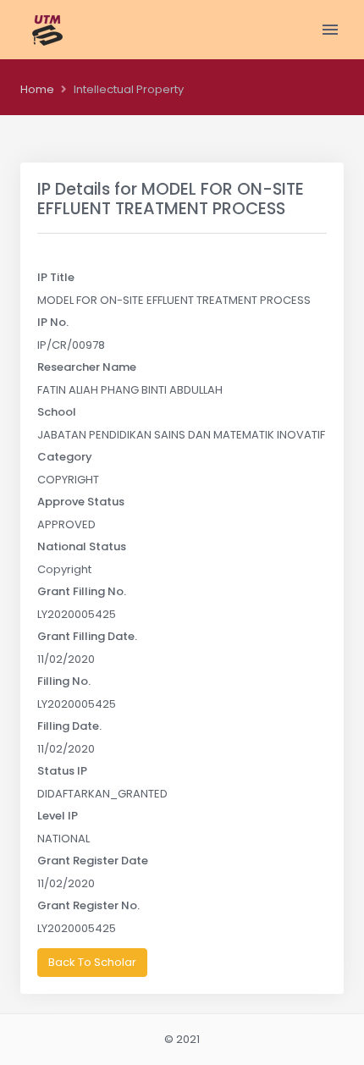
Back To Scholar (92, 962)
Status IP (62, 771)
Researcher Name (86, 367)
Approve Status (80, 502)
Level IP (57, 816)
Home (37, 89)
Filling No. (64, 681)
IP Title (55, 277)
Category (64, 457)
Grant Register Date (92, 861)
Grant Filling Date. (87, 636)
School (56, 412)
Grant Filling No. (81, 591)
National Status (81, 546)
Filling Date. (69, 726)
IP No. (53, 322)
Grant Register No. (88, 905)
